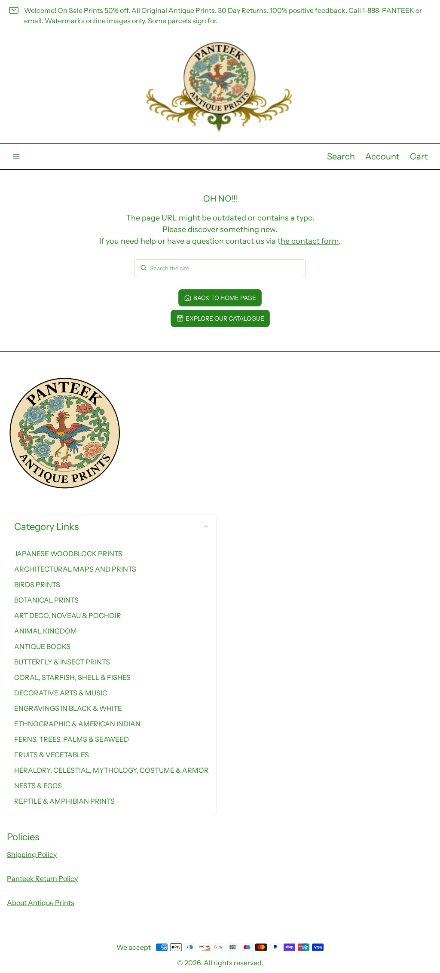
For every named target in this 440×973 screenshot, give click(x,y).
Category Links (46, 526)
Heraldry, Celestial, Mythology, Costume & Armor (111, 770)
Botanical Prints (46, 600)
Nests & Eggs (38, 785)
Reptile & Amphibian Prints (64, 801)
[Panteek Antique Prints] (220, 87)
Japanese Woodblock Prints (68, 553)
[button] (341, 156)
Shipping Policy (32, 854)
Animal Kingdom (45, 631)
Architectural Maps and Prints (75, 569)
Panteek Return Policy (42, 878)
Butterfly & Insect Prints (62, 662)
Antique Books (42, 646)
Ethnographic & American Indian (77, 723)
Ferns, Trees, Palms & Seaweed (71, 739)
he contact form (310, 241)
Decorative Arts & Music (60, 692)
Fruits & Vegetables (51, 754)
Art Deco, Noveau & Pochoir (67, 615)
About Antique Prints (40, 902)
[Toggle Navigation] (16, 156)
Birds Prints (37, 584)
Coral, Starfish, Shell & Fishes (72, 677)
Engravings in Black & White (68, 708)
